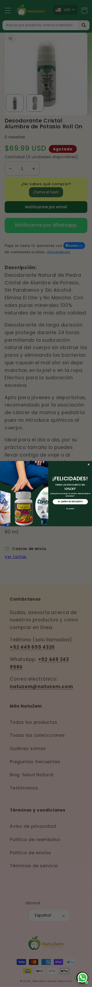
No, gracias (70, 508)
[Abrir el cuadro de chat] (82, 978)
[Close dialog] (88, 464)
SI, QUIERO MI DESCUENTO (70, 501)
